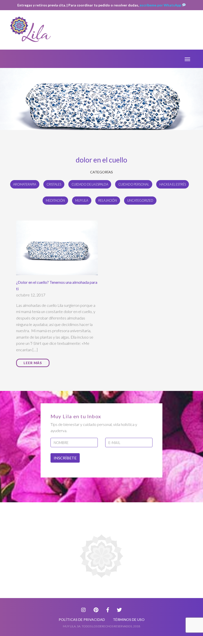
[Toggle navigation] (187, 59)
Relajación (107, 200)
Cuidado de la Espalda (90, 184)
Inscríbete (65, 457)
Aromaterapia (24, 184)
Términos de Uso (129, 619)
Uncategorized (140, 200)
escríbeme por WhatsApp (161, 5)
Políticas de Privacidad (82, 619)
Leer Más (33, 363)
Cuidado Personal (133, 184)
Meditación (55, 200)
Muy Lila (81, 200)
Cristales (54, 184)
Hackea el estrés (172, 184)
